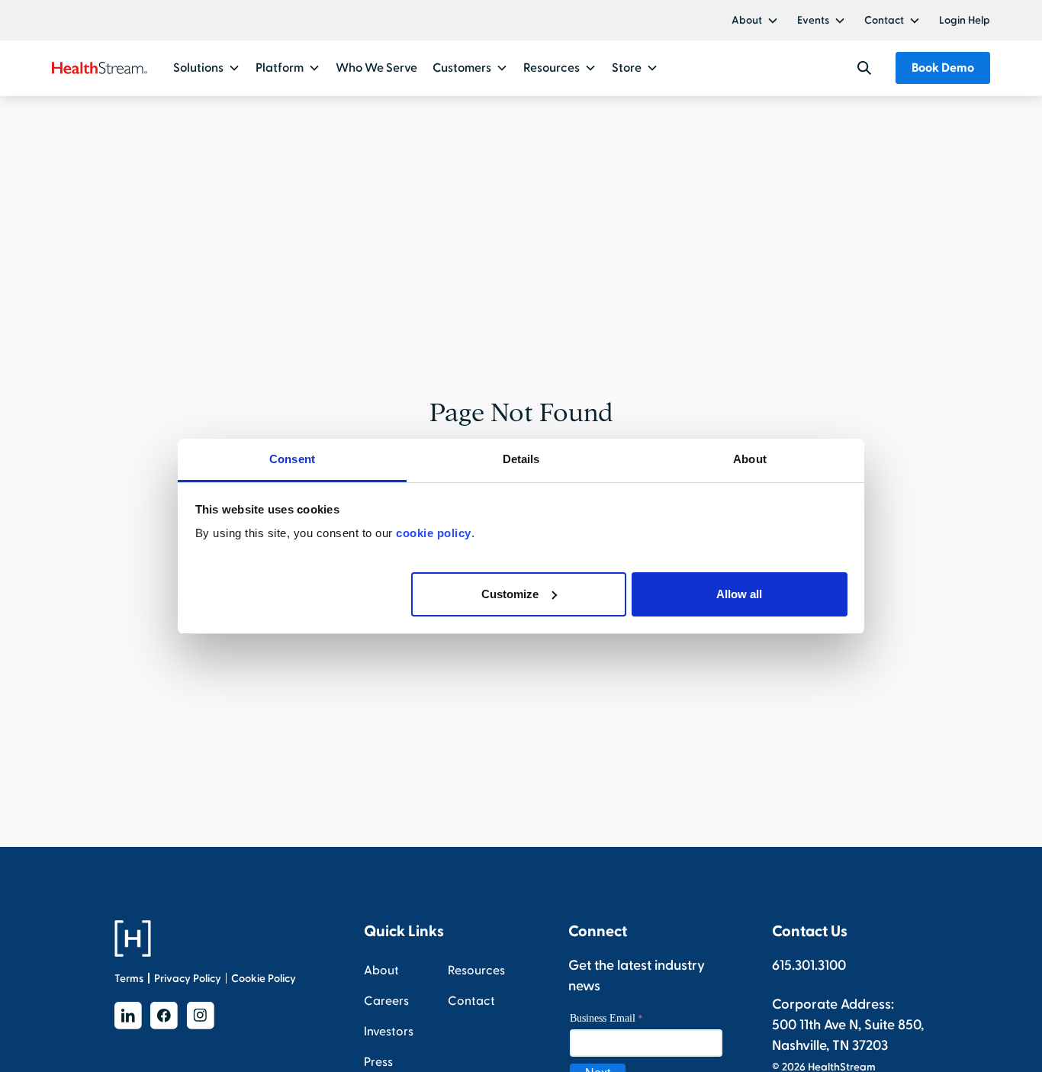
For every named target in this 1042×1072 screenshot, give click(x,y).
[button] (755, 20)
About (747, 20)
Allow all (739, 593)
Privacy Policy (187, 978)
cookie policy (433, 532)
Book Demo (943, 68)
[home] (99, 68)
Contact (884, 20)
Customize (510, 593)
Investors (388, 1031)
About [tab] (750, 458)
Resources (476, 970)
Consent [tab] (292, 458)
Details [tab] (521, 458)
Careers (386, 1001)
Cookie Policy (263, 978)
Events (813, 20)
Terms (128, 978)
